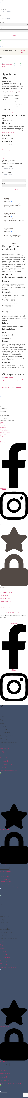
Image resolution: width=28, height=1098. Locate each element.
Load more (14, 243)
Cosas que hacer (4, 415)
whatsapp (18, 91)
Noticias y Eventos (5, 417)
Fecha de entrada (7, 166)
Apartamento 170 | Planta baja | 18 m (13, 380)
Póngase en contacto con (7, 420)
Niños (1, 28)
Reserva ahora (22, 51)
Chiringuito (3, 413)
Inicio (1, 406)
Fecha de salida (7, 172)
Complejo (5, 387)
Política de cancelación (8, 153)
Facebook (11, 91)
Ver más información (7, 113)
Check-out (3, 16)
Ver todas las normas (8, 132)
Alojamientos (3, 408)
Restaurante (3, 411)
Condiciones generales (8, 150)
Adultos (2, 22)
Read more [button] (6, 223)
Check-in (3, 9)
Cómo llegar (11, 387)
